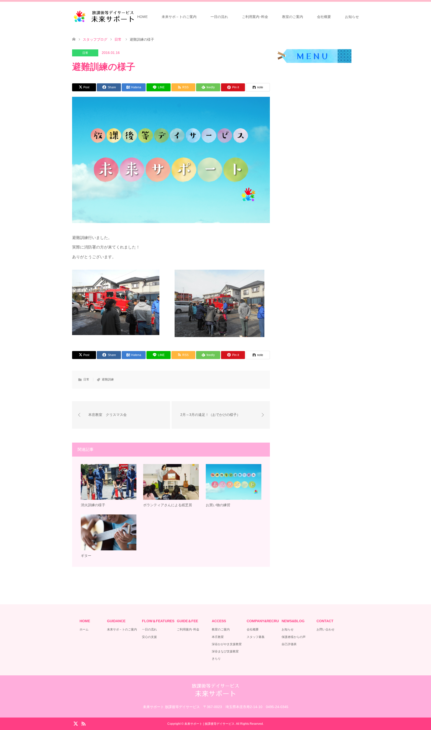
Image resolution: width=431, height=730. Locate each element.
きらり (216, 658)
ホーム (84, 629)
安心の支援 (149, 637)
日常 (85, 53)
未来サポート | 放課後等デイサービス (209, 724)
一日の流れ (219, 17)
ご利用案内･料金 (255, 17)
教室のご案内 (292, 17)
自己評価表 (289, 644)
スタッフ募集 (256, 637)
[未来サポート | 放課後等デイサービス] (104, 16)
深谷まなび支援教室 (225, 651)
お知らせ (352, 17)
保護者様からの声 (294, 637)
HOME (142, 17)
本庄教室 (218, 637)
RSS (83, 723)
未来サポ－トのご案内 (179, 17)
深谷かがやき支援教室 (227, 644)
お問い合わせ (325, 629)
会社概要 (324, 17)
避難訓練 (108, 379)
